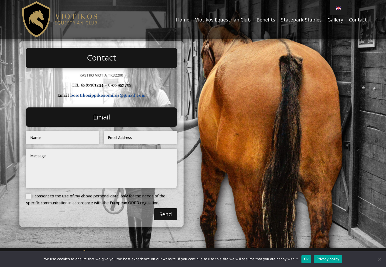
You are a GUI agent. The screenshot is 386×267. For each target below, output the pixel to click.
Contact (358, 20)
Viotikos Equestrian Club (223, 20)
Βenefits (266, 20)
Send (165, 214)
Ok (306, 259)
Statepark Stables (301, 20)
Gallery (335, 20)
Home (182, 20)
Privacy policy (328, 259)
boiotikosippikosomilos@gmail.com (107, 95)
